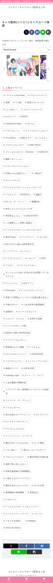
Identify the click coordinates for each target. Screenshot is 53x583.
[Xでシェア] (26, 32)
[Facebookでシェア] (31, 32)
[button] (48, 32)
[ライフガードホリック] (23, 67)
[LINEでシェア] (42, 32)
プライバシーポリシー (27, 575)
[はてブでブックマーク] (37, 32)
